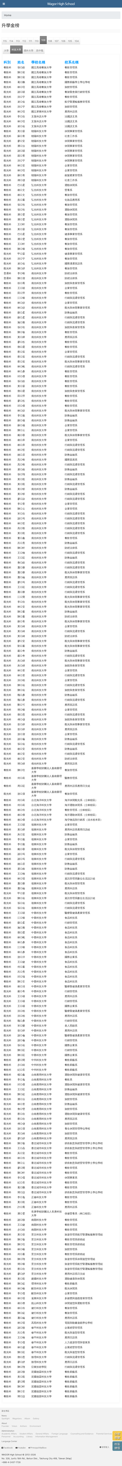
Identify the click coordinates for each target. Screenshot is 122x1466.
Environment (35, 1426)
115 (5, 41)
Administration (8, 1431)
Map (69, 1458)
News (4, 1415)
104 (77, 41)
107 (57, 41)
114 (11, 41)
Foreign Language (60, 1433)
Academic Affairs (9, 1433)
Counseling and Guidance (82, 1433)
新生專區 (5, 1411)
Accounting (18, 1436)
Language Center (9, 1441)
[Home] (61, 4)
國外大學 (28, 50)
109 (43, 40)
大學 (6, 50)
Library (29, 1436)
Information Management (46, 1436)
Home (7, 15)
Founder (5, 1426)
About (4, 1423)
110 (36, 41)
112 (24, 41)
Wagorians (17, 1418)
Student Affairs (26, 1433)
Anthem (23, 1426)
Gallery (36, 1418)
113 (18, 41)
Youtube (22, 1447)
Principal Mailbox (38, 1447)
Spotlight (6, 1418)
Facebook (8, 1447)
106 (63, 41)
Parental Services (104, 1433)
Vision (14, 1426)
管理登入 (105, 1447)
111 (30, 41)
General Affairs (42, 1433)
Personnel (6, 1436)
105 (70, 41)
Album (27, 1418)
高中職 (39, 50)
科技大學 (16, 49)
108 (50, 41)
